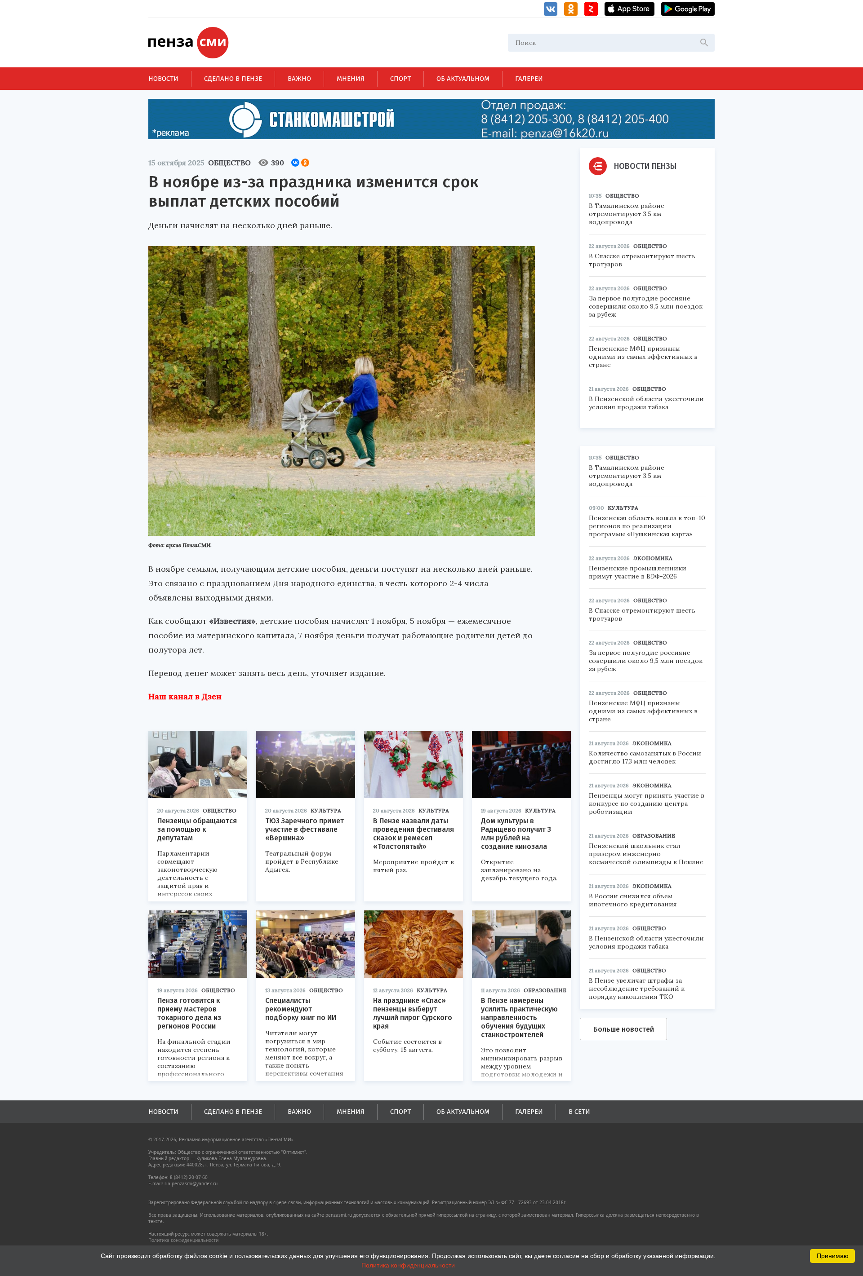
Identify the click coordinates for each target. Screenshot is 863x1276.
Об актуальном (462, 79)
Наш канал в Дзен (185, 696)
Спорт (400, 79)
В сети (579, 1112)
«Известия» (232, 621)
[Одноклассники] (305, 163)
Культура (326, 810)
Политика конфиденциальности (183, 1240)
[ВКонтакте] (295, 163)
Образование (545, 990)
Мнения (351, 79)
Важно (299, 79)
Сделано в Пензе (233, 79)
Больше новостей (623, 1029)
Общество (229, 162)
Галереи (529, 79)
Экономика (652, 558)
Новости (163, 79)
